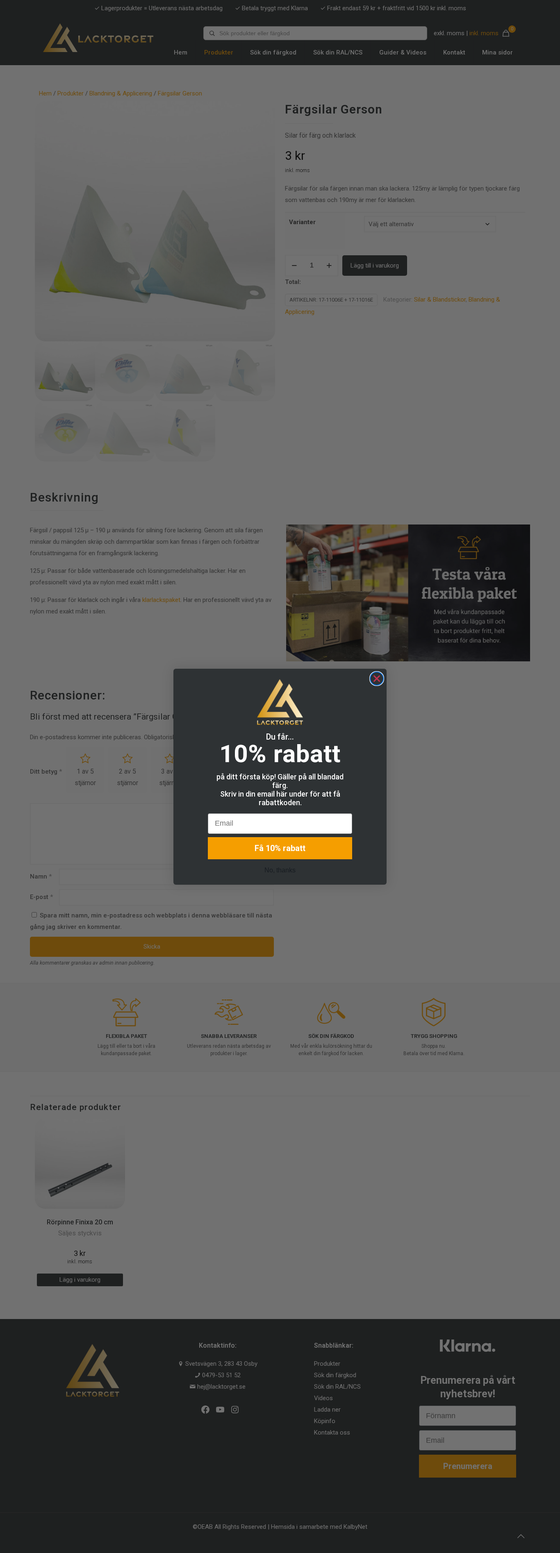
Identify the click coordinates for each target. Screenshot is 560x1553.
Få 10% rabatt (280, 848)
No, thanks (280, 870)
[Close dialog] (376, 678)
